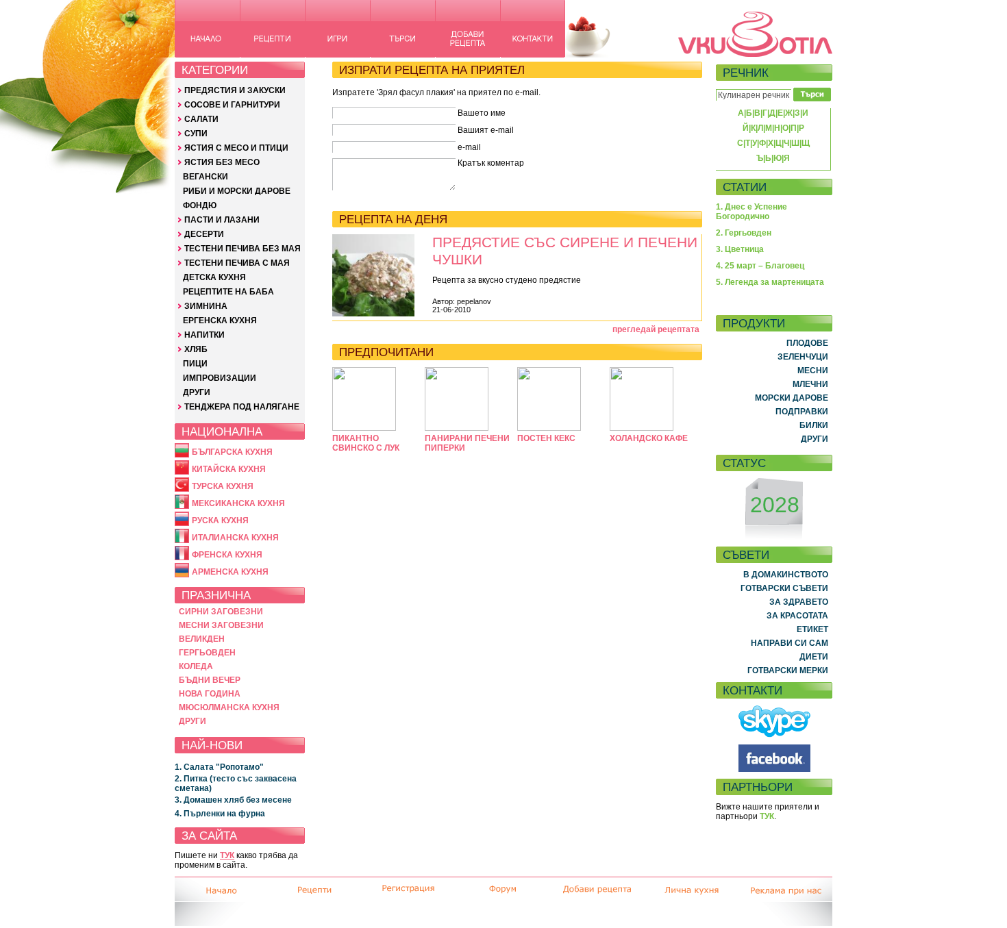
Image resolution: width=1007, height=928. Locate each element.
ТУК (227, 855)
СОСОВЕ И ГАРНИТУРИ (232, 105)
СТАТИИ (745, 187)
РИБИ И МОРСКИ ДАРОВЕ (236, 191)
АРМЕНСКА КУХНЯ (230, 572)
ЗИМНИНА (205, 306)
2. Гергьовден (743, 233)
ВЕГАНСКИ (205, 176)
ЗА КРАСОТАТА (797, 615)
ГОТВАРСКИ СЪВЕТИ (784, 588)
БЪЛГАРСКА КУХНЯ (232, 452)
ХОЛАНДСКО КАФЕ (649, 438)
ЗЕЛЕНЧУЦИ (803, 357)
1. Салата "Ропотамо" (219, 767)
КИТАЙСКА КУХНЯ (229, 469)
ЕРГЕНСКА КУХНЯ (220, 320)
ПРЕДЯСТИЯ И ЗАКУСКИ (235, 90)
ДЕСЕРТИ (204, 234)
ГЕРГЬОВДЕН (207, 652)
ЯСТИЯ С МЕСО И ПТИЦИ (236, 148)
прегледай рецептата (655, 329)
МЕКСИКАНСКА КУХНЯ (238, 503)
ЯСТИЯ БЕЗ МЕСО (222, 162)
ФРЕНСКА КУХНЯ (227, 555)
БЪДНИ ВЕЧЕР (209, 680)
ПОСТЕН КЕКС (546, 438)
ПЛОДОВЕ (807, 343)
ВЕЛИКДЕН (202, 639)
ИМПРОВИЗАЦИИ (219, 378)
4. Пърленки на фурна (220, 813)
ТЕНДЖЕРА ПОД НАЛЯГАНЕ (241, 407)
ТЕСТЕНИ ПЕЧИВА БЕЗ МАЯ (242, 248)
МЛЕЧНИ (810, 384)
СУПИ (196, 133)
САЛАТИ (201, 119)
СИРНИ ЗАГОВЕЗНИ (221, 611)
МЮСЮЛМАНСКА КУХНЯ (229, 707)
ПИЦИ (195, 363)
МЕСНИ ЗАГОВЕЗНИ (221, 625)
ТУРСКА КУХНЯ (222, 486)
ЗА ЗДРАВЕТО (798, 602)
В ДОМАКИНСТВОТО (785, 574)
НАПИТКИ (204, 335)
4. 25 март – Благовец (760, 266)
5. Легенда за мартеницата (770, 282)
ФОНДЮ (199, 205)
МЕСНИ (812, 370)
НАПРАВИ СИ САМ (789, 643)
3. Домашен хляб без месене (233, 800)
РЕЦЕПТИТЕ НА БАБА (228, 292)
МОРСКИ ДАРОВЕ (791, 398)
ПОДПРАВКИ (801, 411)
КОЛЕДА (196, 666)
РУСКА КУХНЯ (220, 520)
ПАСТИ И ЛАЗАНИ (222, 220)
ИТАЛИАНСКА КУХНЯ (235, 537)
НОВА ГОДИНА (209, 694)
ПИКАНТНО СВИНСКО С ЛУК (365, 443)
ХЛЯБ (196, 349)
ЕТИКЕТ (812, 629)
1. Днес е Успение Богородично (751, 211)
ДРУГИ (196, 392)
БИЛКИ (813, 425)
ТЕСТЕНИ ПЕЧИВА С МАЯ (237, 263)
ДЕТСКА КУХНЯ (214, 277)
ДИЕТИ (813, 657)
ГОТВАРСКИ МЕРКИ (787, 670)
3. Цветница (740, 249)
